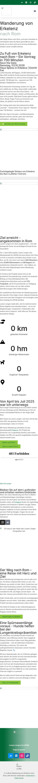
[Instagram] (2, 522)
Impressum (30, 776)
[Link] (27, 755)
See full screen (5, 483)
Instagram (18, 502)
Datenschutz (19, 778)
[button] (34, 11)
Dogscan (15, 430)
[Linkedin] (16, 755)
